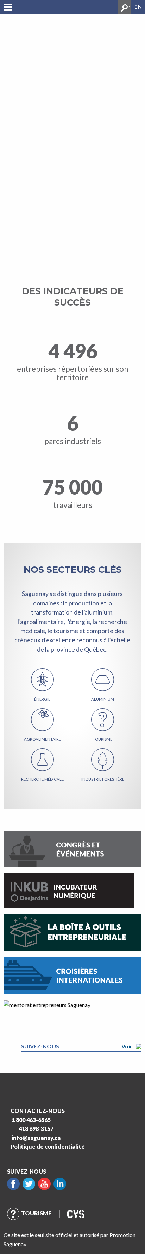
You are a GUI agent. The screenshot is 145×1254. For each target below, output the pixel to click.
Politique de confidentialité (48, 1146)
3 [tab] (138, 5)
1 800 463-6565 (31, 1119)
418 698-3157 (36, 1128)
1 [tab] (127, 5)
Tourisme (36, 1213)
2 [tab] (132, 5)
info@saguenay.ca (36, 1137)
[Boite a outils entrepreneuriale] (72, 931)
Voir (126, 1046)
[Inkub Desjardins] (69, 890)
